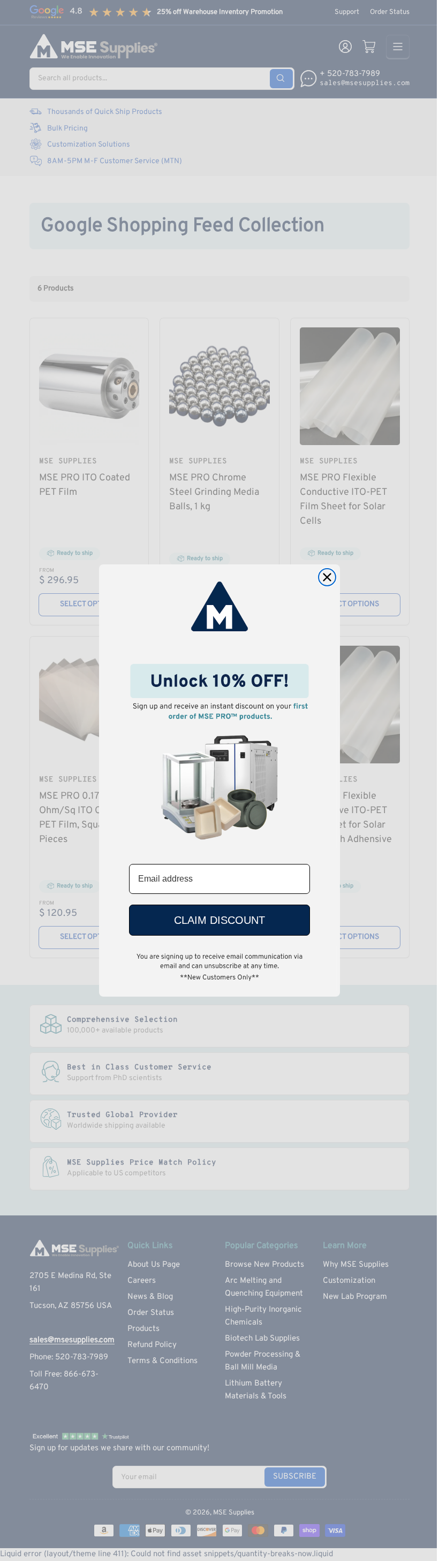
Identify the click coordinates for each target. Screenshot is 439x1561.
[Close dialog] (327, 577)
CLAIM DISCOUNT (219, 920)
